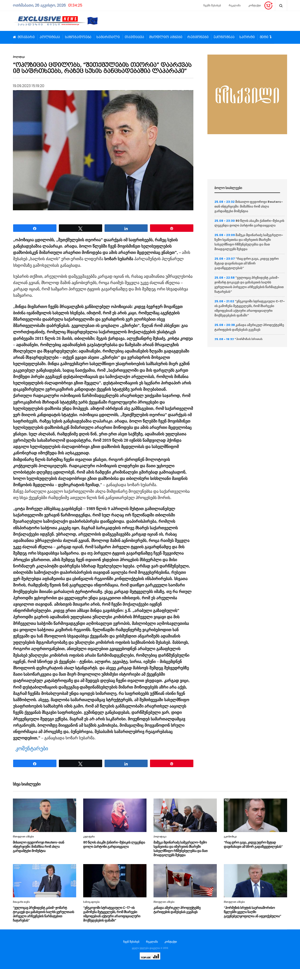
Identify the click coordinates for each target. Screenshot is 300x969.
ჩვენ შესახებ (131, 941)
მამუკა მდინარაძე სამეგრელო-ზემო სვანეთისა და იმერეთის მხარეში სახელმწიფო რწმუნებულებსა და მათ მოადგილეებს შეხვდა (248, 242)
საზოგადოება (78, 37)
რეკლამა (235, 5)
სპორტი (247, 37)
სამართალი (108, 37)
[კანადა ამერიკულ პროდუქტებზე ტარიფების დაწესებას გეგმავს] (185, 880)
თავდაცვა (134, 37)
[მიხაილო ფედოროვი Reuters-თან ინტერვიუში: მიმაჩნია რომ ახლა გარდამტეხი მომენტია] (44, 815)
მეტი (264, 37)
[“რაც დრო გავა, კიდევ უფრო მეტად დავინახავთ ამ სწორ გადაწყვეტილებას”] (255, 815)
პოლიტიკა (50, 37)
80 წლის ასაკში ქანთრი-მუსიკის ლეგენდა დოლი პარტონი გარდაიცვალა (249, 223)
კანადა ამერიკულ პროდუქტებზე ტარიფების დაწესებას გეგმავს (249, 327)
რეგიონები (198, 37)
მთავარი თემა (21, 902)
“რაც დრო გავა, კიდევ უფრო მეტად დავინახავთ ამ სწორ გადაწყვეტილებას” (246, 263)
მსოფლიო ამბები (165, 37)
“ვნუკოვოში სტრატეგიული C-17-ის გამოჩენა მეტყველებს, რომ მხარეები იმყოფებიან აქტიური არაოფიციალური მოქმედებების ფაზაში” (249, 308)
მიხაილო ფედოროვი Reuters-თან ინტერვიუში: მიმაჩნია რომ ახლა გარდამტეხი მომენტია (248, 206)
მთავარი (26, 37)
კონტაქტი (254, 5)
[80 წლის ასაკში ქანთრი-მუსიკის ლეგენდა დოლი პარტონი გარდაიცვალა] (114, 815)
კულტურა (89, 837)
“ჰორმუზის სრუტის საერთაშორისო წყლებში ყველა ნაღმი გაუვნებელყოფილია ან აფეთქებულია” (252, 911)
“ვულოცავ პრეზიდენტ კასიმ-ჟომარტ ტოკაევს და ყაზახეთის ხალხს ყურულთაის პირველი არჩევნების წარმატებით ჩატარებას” (249, 284)
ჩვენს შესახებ (212, 5)
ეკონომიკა (224, 37)
